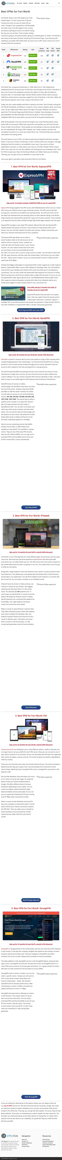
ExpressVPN (5, 208)
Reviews (25, 3)
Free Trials (37, 3)
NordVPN (4, 359)
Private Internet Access (9, 749)
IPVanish (39, 559)
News (47, 3)
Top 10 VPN (19, 3)
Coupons (31, 3)
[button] (59, 3)
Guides (42, 3)
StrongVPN (4, 949)
